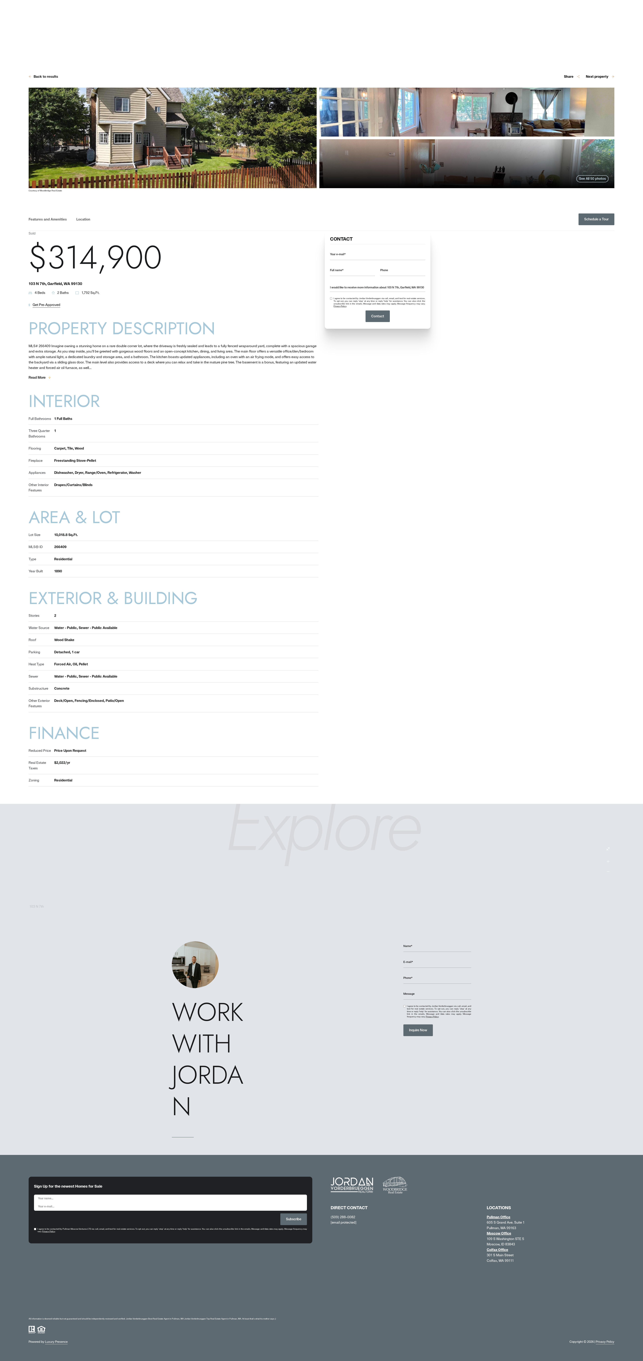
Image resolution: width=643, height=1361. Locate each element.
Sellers (65, 1299)
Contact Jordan (305, 1299)
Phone (384, 270)
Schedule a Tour (596, 219)
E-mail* (408, 962)
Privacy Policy (340, 306)
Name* (407, 946)
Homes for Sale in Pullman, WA (203, 1299)
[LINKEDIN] (346, 1281)
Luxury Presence (56, 1341)
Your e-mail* (338, 254)
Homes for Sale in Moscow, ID (259, 1299)
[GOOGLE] (392, 1281)
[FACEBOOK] (335, 1281)
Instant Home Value (154, 1299)
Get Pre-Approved (46, 305)
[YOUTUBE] (369, 1281)
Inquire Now (418, 1030)
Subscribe (293, 1219)
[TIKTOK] (380, 1281)
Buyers (86, 1299)
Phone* (408, 977)
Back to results (46, 77)
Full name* (337, 270)
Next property (597, 77)
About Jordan (39, 1299)
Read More (37, 377)
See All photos (592, 179)
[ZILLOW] (357, 1281)
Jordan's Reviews (115, 1299)
